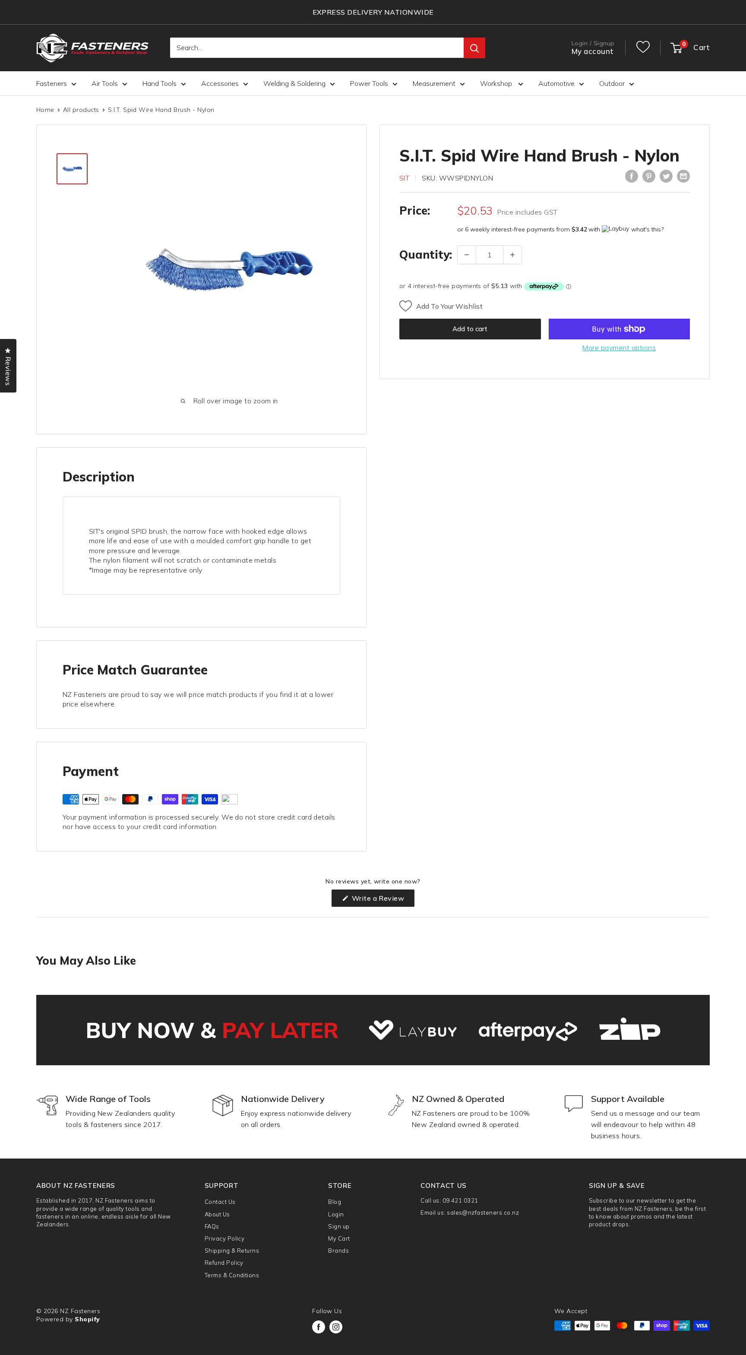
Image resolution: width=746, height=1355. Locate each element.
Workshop (497, 83)
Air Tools (105, 83)
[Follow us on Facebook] (318, 1326)
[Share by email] (683, 176)
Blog (334, 1201)
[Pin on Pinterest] (648, 176)
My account (593, 51)
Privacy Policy (225, 1238)
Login (336, 1214)
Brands (338, 1250)
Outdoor (612, 83)
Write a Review (382, 900)
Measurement (434, 83)
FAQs (212, 1226)
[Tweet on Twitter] (666, 176)
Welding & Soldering (294, 83)
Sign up (338, 1226)
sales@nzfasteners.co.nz (483, 1212)
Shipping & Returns (232, 1250)
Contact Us (220, 1201)
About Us (217, 1214)
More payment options (619, 347)
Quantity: (425, 254)
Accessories (220, 83)
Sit (404, 177)
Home (45, 110)
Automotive (556, 83)
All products (81, 110)
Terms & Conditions (232, 1275)
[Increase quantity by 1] (512, 255)
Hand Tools (159, 83)
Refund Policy (224, 1262)
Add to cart (469, 329)
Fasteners (51, 83)
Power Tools (369, 83)
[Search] (474, 48)
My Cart (339, 1238)
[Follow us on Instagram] (335, 1326)
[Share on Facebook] (631, 176)
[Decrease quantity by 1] (467, 255)
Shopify (87, 1319)
